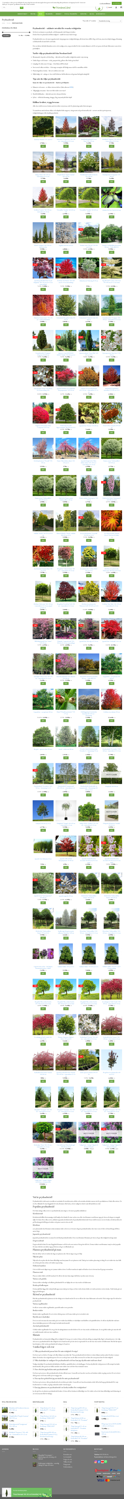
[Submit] (21, 7)
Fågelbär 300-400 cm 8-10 (66, 245)
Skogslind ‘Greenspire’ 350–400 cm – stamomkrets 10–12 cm (66, 1110)
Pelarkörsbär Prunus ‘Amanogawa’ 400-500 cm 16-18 (111, 499)
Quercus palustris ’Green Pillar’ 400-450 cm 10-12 (88, 354)
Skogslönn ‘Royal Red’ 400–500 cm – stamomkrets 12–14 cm (66, 605)
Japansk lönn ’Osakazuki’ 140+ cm (111, 641)
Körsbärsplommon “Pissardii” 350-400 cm (43, 462)
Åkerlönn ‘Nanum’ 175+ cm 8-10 (43, 139)
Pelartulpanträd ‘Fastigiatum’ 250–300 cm (111, 175)
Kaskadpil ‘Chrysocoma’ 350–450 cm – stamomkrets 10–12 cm (43, 677)
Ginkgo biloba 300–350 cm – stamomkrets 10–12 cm (43, 175)
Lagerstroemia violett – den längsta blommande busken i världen (43, 967)
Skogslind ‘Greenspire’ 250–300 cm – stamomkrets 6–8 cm (43, 1110)
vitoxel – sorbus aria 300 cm (66, 749)
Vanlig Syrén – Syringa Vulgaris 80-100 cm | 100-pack (111, 1146)
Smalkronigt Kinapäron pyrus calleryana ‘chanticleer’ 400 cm (66, 932)
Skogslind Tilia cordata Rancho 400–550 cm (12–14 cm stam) (88, 1003)
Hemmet (58, 14)
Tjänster (83, 14)
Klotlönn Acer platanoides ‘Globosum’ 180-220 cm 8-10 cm (112, 569)
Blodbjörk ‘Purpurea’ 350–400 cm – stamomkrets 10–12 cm (111, 140)
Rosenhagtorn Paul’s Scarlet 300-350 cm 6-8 (43, 1038)
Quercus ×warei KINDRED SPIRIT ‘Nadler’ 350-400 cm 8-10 (66, 354)
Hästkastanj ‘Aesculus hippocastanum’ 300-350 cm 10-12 (66, 426)
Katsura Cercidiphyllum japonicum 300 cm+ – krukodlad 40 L (111, 246)
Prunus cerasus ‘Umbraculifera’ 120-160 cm (111, 462)
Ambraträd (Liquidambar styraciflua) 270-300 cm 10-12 (112, 389)
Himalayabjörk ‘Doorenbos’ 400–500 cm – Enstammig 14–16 (43, 787)
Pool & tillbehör (71, 14)
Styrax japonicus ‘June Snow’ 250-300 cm (111, 354)
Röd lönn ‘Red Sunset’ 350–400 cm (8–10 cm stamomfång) (66, 281)
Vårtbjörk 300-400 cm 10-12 (43, 823)
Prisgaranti (66, 1464)
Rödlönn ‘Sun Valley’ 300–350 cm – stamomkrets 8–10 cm (111, 605)
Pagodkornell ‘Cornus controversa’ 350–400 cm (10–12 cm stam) (111, 281)
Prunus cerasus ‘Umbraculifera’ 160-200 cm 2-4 (43, 499)
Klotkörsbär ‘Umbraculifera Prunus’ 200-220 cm (111, 896)
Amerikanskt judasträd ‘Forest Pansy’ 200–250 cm (89, 140)
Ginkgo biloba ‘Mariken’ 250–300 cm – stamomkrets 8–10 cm (89, 824)
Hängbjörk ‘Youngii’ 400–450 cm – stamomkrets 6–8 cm (66, 824)
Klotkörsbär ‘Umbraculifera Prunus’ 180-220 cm (88, 896)
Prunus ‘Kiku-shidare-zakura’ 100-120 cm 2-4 (66, 462)
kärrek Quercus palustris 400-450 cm (89, 1073)
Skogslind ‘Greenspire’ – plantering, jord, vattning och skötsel (47, 1457)
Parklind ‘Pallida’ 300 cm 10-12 (66, 966)
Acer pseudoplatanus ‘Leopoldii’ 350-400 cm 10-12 (89, 534)
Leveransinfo (67, 1457)
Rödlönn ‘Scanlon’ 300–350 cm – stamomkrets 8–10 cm (43, 211)
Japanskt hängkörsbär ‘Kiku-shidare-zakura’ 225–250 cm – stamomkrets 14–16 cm (89, 462)
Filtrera (6, 35)
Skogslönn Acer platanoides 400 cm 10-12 (111, 1073)
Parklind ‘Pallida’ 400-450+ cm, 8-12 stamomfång (112, 967)
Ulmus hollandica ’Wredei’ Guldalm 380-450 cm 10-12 (65, 534)
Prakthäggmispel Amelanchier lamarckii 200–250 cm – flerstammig (89, 713)
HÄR (71, 87)
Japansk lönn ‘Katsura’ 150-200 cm (88, 426)
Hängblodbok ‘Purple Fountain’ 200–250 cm (66, 175)
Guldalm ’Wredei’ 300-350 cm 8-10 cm (43, 534)
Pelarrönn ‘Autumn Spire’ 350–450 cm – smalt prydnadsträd (43, 319)
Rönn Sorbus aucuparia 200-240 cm (111, 426)
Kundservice (100, 14)
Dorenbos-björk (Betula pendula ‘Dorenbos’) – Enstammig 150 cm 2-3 (89, 750)
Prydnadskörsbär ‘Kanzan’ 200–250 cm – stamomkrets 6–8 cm (111, 1038)
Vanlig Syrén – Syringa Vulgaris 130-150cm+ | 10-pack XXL (43, 1181)
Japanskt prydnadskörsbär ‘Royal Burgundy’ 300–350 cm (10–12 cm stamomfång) (43, 282)
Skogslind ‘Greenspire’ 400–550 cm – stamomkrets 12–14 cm (88, 1110)
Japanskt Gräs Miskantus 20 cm (43, 859)
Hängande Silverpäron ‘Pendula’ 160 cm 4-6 (111, 824)
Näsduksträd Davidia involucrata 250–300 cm (88, 175)
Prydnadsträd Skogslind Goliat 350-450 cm (66, 319)
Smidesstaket (22, 14)
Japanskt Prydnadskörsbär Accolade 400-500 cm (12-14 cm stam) (111, 860)
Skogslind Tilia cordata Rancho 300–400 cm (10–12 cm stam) (66, 1003)
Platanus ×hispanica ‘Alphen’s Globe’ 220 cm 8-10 (66, 1038)
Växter (32, 14)
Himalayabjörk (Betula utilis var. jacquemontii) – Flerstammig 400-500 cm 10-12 (89, 788)
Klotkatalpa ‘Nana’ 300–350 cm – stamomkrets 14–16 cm (43, 1146)
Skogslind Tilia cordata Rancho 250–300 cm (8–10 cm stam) (43, 1003)
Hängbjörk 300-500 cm (111, 786)
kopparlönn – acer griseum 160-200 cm (111, 677)
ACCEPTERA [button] (116, 3)
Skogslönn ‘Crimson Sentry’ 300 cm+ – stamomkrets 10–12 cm (66, 569)
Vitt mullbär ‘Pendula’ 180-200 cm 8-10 (89, 211)
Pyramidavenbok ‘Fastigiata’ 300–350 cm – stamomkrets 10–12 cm (111, 319)
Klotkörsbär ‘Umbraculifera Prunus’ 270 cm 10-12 (43, 932)
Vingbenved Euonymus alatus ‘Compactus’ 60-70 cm (43, 426)
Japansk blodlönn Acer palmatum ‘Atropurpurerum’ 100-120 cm (66, 389)
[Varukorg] (121, 7)
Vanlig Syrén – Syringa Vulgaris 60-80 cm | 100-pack (88, 1146)
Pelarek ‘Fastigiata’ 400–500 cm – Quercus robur (43, 246)
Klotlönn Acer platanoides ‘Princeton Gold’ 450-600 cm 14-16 (88, 605)
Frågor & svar (67, 1459)
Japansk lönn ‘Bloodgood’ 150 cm (88, 641)
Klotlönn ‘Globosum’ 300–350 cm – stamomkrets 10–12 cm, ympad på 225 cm (43, 605)
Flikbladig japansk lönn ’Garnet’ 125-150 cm (43, 642)
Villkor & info (67, 1462)
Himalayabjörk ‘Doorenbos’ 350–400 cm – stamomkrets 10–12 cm (111, 750)
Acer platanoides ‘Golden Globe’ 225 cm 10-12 (89, 569)
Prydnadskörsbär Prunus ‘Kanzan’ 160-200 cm (43, 1073)
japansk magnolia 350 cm (66, 896)
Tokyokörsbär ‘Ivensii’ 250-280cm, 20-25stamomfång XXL (43, 389)
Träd (40, 14)
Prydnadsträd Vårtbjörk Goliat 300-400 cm (89, 319)
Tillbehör (49, 14)
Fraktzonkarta (67, 1467)
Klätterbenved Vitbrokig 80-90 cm (89, 281)
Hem (3, 23)
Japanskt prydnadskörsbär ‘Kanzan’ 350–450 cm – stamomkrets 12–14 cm (65, 1074)
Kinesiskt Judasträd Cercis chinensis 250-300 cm (66, 677)
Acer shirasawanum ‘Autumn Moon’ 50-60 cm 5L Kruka (111, 534)
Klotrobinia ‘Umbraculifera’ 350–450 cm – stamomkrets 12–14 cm (112, 932)
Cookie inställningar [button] (105, 3)
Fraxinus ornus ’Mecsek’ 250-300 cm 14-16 (89, 246)
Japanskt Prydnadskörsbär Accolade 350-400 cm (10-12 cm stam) (89, 860)
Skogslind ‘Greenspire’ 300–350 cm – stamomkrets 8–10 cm (111, 1110)
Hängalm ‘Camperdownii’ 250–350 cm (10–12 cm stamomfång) (66, 642)
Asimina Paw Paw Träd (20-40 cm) (111, 210)
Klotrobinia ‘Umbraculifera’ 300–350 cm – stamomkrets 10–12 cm (89, 932)
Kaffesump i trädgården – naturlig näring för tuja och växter (48, 1464)
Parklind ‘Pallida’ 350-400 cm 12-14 (88, 966)
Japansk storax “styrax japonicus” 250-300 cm (43, 896)
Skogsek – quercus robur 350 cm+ (43, 749)
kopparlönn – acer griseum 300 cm (43, 712)
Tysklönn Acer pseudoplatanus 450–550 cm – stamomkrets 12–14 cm (88, 390)
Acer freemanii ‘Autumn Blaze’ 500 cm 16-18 (43, 569)
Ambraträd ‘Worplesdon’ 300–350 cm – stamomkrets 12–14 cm (66, 140)
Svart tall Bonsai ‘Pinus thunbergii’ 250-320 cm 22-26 (66, 1146)
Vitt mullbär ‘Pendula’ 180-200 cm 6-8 (66, 211)
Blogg (92, 14)
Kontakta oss (67, 1454)
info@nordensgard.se (110, 1457)
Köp (43, 146)
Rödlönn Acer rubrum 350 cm (112, 712)
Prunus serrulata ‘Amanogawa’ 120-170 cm (88, 499)
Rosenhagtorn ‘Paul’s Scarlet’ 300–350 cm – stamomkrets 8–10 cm (111, 1003)
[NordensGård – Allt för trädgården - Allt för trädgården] (62, 7)
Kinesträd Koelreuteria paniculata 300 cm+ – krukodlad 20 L (89, 677)
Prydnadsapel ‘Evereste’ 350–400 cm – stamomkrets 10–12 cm (89, 1038)
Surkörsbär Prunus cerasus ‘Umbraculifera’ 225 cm (66, 499)
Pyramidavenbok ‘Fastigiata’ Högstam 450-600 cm (43, 354)
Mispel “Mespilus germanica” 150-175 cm (66, 713)
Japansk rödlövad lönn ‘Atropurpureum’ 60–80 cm (66, 859)
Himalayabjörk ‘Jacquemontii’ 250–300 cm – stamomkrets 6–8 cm (66, 788)
